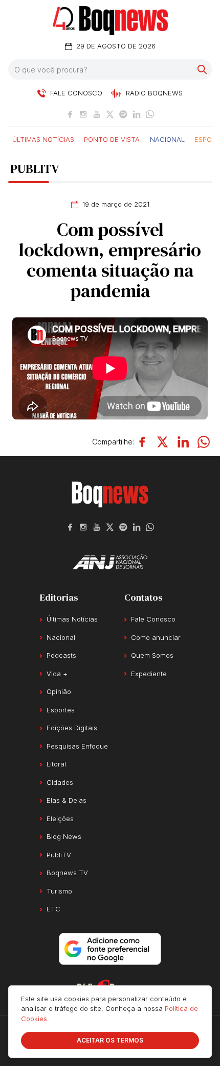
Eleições (60, 818)
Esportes (61, 710)
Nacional (167, 139)
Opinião (59, 691)
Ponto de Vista (112, 139)
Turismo (59, 891)
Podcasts (61, 655)
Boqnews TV (67, 873)
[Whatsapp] (150, 114)
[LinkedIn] (136, 114)
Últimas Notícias (43, 139)
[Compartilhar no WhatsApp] (203, 442)
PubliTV (59, 855)
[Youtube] (96, 114)
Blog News (64, 836)
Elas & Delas (66, 800)
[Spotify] (123, 114)
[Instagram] (83, 114)
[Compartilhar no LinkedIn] (183, 442)
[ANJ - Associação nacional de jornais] (110, 562)
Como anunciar (156, 637)
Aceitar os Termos (110, 1040)
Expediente (149, 674)
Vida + (57, 674)
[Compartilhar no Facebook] (142, 442)
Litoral (56, 764)
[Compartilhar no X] (163, 442)
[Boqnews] (110, 20)
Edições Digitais (72, 728)
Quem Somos (152, 655)
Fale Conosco (153, 619)
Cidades (60, 782)
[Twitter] (110, 114)
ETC (53, 909)
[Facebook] (70, 114)
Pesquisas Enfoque (77, 746)
